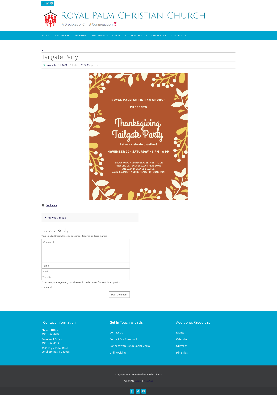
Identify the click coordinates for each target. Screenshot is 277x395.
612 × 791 (86, 65)
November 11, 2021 (57, 65)
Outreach (181, 346)
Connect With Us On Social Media (130, 346)
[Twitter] (47, 3)
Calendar (181, 339)
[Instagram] (51, 3)
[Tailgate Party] (138, 136)
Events (180, 332)
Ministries (182, 352)
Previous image (56, 217)
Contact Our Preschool (123, 339)
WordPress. (148, 380)
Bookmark (51, 205)
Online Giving (118, 352)
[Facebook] (43, 3)
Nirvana (137, 380)
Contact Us (116, 332)
